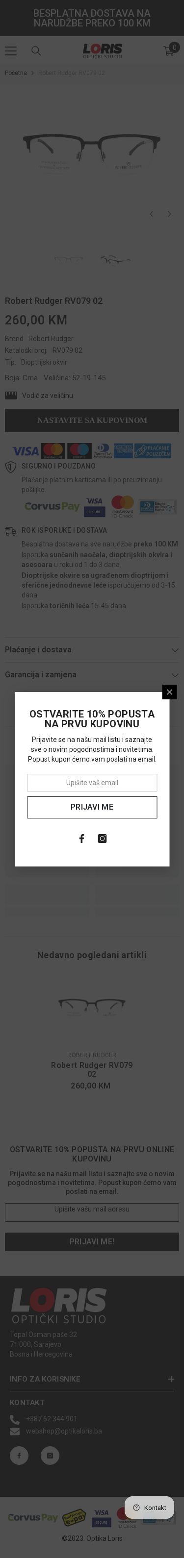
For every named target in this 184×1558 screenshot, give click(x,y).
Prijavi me (92, 807)
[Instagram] (102, 838)
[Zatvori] (169, 692)
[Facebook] (82, 838)
